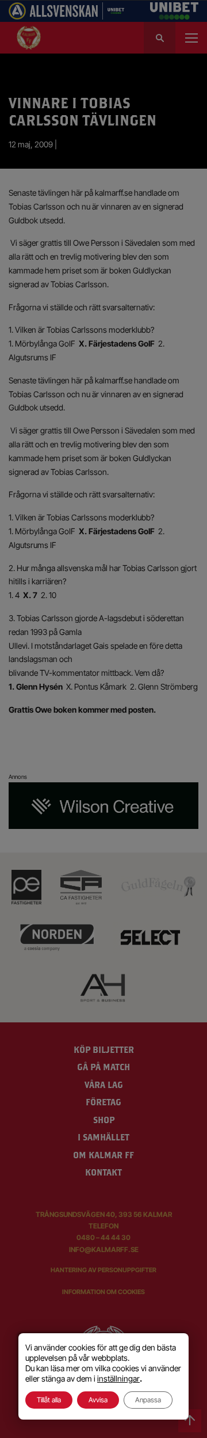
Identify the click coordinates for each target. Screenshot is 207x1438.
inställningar (118, 1378)
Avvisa (98, 1399)
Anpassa (148, 1399)
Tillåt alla (49, 1399)
